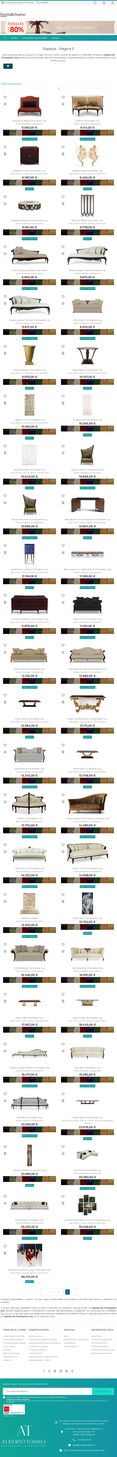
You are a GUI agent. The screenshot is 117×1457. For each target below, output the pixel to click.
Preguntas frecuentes (13, 1340)
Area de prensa (71, 1346)
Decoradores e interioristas (76, 1340)
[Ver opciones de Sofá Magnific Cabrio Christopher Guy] (63, 652)
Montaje (7, 1350)
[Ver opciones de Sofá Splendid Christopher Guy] (5, 951)
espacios (61, 60)
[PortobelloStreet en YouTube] (50, 1371)
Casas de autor (35, 1353)
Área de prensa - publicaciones (43, 1357)
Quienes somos (36, 1336)
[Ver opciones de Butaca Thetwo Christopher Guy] (63, 453)
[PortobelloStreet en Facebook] (44, 1371)
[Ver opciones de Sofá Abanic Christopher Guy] (63, 303)
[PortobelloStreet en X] (67, 1371)
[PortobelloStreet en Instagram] (61, 1371)
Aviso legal (96, 1336)
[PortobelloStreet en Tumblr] (73, 1371)
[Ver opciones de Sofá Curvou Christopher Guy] (5, 851)
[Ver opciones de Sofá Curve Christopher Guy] (63, 602)
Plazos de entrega (11, 1353)
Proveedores (69, 1343)
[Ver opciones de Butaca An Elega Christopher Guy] (5, 104)
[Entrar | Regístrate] (113, 2)
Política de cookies (99, 1346)
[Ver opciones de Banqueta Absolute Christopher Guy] (5, 203)
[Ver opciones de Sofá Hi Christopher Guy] (63, 104)
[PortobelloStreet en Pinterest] (55, 1371)
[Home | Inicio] (5, 38)
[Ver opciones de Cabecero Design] (5, 901)
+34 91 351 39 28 (84, 1440)
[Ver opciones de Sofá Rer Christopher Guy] (5, 1100)
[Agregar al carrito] (5, 154)
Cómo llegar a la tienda (14, 1336)
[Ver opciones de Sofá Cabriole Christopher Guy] (5, 652)
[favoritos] (95, 2)
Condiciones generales (101, 1340)
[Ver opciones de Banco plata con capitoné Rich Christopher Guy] (63, 552)
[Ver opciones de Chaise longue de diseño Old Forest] (5, 253)
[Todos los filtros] (8, 66)
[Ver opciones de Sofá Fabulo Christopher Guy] (5, 1203)
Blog (66, 1336)
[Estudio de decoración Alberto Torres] (24, 1447)
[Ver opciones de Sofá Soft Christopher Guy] (63, 1051)
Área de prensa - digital (40, 1360)
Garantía (7, 1360)
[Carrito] (104, 2)
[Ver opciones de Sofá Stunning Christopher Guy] (63, 951)
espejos (29, 54)
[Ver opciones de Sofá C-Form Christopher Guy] (63, 851)
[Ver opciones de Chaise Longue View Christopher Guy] (63, 253)
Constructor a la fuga (38, 1346)
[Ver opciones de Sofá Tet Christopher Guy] (5, 801)
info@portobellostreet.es (84, 1445)
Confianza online (99, 1343)
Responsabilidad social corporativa (45, 1343)
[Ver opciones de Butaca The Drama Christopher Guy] (5, 502)
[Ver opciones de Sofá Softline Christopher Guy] (5, 752)
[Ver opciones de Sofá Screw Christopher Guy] (63, 1153)
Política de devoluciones (102, 1350)
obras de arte (7, 1313)
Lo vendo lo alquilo (38, 1350)
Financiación (9, 1346)
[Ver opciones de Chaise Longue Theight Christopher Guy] (5, 1051)
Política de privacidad (101, 1353)
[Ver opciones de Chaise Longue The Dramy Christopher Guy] (63, 801)
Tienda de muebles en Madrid (43, 1340)
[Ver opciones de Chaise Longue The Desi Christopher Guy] (5, 303)
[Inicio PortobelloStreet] (13, 16)
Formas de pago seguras (14, 1343)
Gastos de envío (10, 1357)
